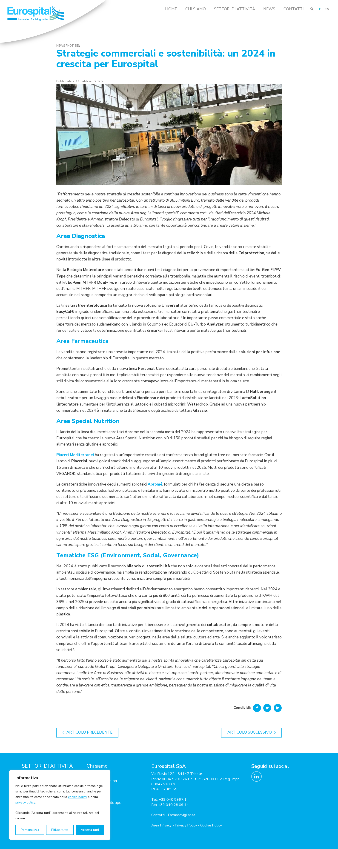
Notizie (73, 46)
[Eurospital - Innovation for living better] (53, 22)
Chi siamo (195, 9)
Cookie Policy (211, 825)
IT (319, 9)
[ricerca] (312, 9)
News (269, 9)
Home (171, 9)
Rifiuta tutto (60, 830)
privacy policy (25, 802)
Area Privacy (161, 825)
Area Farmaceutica (82, 341)
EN (327, 9)
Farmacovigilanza (181, 815)
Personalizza (30, 830)
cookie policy (77, 797)
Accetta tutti (90, 830)
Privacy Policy (186, 825)
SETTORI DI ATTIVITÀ (47, 766)
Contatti (294, 9)
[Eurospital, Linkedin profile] (256, 776)
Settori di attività (234, 9)
